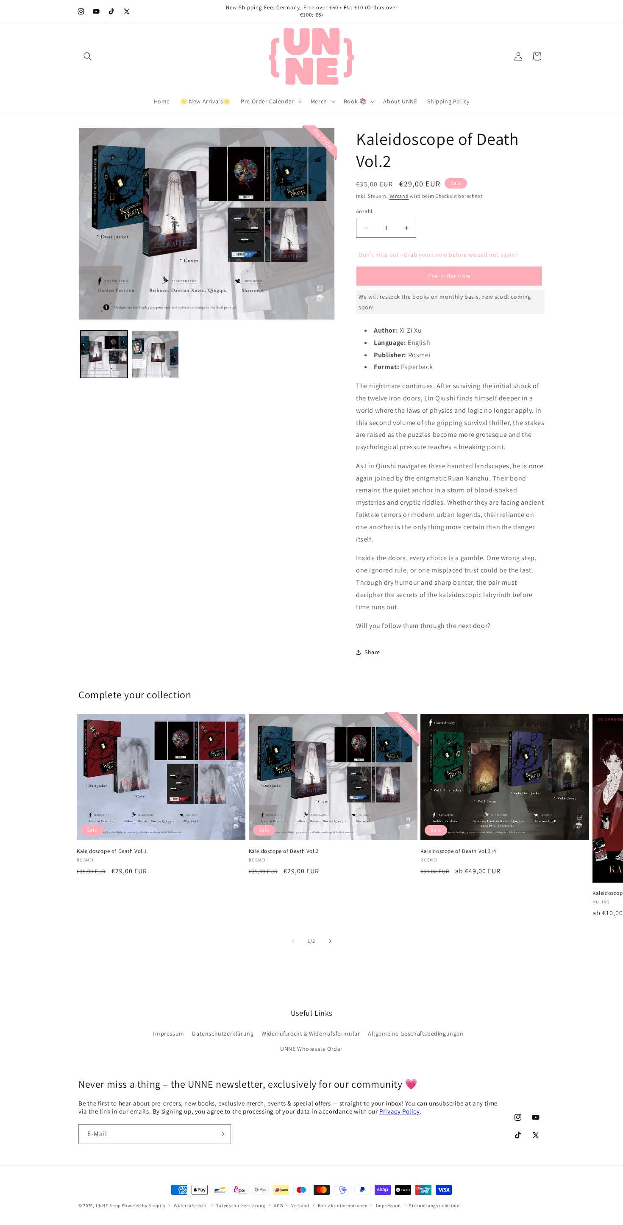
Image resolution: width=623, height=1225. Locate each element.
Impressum (168, 1033)
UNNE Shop (108, 1205)
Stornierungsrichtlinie (434, 1205)
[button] (87, 56)
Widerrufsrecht (190, 1205)
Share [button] (372, 652)
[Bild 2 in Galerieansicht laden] (155, 354)
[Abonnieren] (221, 1134)
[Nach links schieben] (293, 941)
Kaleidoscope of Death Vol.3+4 (458, 851)
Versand (399, 196)
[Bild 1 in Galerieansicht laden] (104, 354)
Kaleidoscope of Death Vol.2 (284, 851)
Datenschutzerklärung (222, 1033)
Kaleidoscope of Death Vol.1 (112, 851)
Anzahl (364, 211)
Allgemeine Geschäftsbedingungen (416, 1033)
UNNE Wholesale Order (311, 1049)
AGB (278, 1205)
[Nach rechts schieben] (330, 941)
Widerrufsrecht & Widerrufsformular (310, 1033)
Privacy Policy (399, 1111)
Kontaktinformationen (343, 1205)
